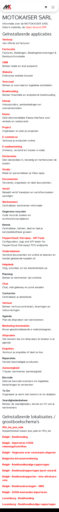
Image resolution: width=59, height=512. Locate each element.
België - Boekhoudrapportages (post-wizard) (29, 470)
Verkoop (7, 39)
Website (7, 72)
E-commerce (10, 136)
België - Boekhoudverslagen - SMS (23, 486)
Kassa (6, 114)
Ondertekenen (11, 251)
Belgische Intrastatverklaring (20, 458)
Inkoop (6, 100)
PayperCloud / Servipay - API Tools (23, 237)
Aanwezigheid (10, 367)
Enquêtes (8, 348)
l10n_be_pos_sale (12, 427)
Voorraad (8, 81)
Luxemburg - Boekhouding (18, 498)
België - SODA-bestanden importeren (24, 492)
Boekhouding (10, 91)
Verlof (6, 188)
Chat (5, 283)
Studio (6, 169)
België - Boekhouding (15, 436)
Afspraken (8, 335)
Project (6, 127)
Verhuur (7, 302)
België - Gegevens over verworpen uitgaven (29, 452)
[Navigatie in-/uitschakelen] (53, 7)
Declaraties (9, 156)
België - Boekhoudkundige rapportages (25, 464)
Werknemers (10, 201)
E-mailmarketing (12, 146)
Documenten (10, 179)
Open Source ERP (36, 27)
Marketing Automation (15, 325)
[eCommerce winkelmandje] (46, 7)
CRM (5, 62)
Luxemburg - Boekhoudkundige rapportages (29, 504)
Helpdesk (7, 264)
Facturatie (8, 49)
